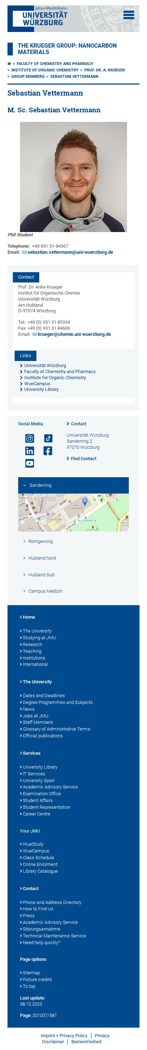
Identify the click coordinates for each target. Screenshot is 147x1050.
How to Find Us (38, 908)
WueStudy (33, 844)
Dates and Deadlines (44, 695)
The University (37, 631)
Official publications (43, 735)
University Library (40, 767)
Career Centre (36, 814)
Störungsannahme (41, 929)
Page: (25, 1015)
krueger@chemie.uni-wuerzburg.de (74, 334)
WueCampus (36, 851)
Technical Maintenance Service (54, 935)
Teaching (32, 651)
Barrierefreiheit (86, 1041)
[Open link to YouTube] (26, 463)
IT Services (34, 773)
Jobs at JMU (36, 715)
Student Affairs (38, 800)
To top (29, 986)
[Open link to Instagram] (26, 438)
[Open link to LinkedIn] (26, 451)
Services (32, 753)
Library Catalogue (40, 871)
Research (32, 644)
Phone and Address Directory (52, 902)
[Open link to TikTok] (45, 438)
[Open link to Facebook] (45, 451)
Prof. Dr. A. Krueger (104, 70)
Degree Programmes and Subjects (58, 702)
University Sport (39, 780)
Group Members (28, 76)
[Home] (9, 63)
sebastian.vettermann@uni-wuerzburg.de (70, 252)
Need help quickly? (41, 942)
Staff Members (38, 722)
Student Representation (46, 807)
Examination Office (42, 793)
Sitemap (31, 972)
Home (29, 617)
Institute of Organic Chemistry (44, 70)
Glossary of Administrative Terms (56, 729)
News (29, 709)
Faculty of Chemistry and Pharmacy (55, 63)
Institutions (34, 658)
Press (29, 915)
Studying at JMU (39, 637)
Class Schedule (38, 857)
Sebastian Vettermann (74, 76)
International (35, 664)
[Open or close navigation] (128, 15)
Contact (78, 423)
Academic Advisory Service (50, 787)
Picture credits (37, 979)
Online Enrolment (40, 864)
